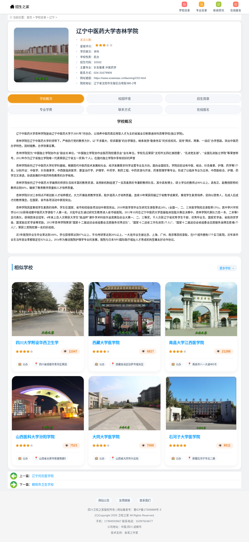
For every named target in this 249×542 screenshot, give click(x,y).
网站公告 (103, 500)
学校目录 (40, 17)
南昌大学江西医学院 (186, 343)
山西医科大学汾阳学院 (35, 437)
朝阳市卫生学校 (43, 484)
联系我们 (145, 500)
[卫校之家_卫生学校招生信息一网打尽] (19, 7)
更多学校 (225, 268)
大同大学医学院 (106, 437)
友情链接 (124, 500)
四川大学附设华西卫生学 (37, 343)
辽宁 (52, 17)
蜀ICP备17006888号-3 (147, 509)
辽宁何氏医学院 (43, 476)
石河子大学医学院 (184, 437)
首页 (29, 17)
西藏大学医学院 (106, 343)
